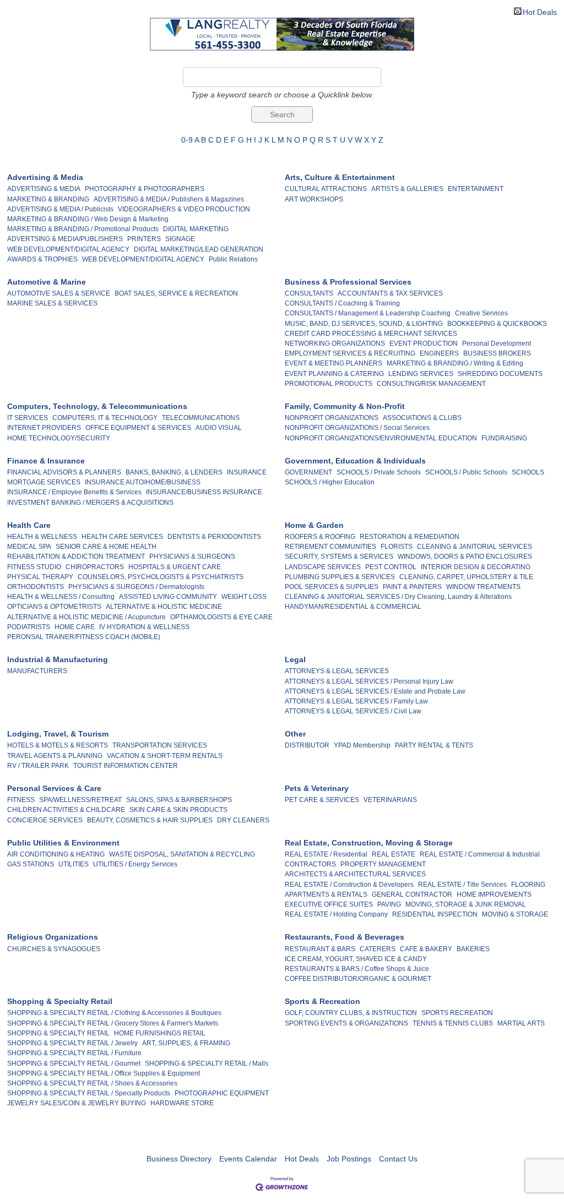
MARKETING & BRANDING (48, 199)
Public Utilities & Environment (63, 842)
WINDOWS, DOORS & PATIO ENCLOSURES (465, 556)
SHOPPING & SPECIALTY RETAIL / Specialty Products (88, 1093)
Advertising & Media (45, 177)
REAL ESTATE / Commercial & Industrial (480, 854)
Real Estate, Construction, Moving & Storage (369, 842)
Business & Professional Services (348, 281)
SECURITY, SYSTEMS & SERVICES (339, 556)
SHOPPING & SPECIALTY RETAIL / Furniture (74, 1053)
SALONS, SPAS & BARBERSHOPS (179, 800)
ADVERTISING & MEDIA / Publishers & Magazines (169, 199)
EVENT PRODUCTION (423, 343)
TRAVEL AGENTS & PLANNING (54, 756)
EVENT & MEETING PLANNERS (333, 363)
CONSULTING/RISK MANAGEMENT (431, 384)
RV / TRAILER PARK (38, 766)
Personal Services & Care (54, 788)
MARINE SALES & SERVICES (52, 303)
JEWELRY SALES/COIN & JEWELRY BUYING (76, 1103)
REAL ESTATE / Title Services (462, 884)
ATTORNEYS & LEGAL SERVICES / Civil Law (353, 711)
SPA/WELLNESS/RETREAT (80, 800)
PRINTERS (144, 239)
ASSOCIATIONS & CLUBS (422, 418)
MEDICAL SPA (29, 546)
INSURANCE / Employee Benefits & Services (74, 492)
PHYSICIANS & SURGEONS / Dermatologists (136, 587)
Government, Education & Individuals (355, 460)
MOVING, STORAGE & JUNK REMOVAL (465, 904)
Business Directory (179, 1158)
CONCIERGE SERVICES (45, 820)
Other (295, 733)
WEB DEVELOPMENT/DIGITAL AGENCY (68, 249)
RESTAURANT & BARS (320, 949)
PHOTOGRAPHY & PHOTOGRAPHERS (144, 189)
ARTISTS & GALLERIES (407, 189)
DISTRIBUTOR (307, 745)
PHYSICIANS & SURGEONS (192, 556)
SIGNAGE (180, 239)
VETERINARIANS (390, 800)
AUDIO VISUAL (219, 428)
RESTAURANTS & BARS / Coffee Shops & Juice (357, 969)
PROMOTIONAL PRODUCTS (328, 384)
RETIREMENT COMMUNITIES (330, 546)
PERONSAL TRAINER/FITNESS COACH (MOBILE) (83, 637)
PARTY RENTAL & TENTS (434, 745)
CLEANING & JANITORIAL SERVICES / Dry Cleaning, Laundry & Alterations (398, 597)
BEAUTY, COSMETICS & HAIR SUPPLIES (150, 820)
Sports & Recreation (322, 1001)
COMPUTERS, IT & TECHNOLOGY (105, 418)
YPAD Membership (362, 745)
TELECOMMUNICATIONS (201, 418)
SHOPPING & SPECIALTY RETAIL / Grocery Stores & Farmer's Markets (112, 1023)
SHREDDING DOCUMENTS (500, 374)
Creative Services (481, 313)
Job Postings (349, 1158)
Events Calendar (248, 1158)
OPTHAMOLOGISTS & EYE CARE (221, 617)
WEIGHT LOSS (244, 597)
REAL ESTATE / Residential (326, 854)
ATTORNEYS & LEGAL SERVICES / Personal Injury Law (369, 681)
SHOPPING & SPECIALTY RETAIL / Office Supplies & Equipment (103, 1073)
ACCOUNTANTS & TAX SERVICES (390, 293)
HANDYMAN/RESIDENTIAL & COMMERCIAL (353, 606)
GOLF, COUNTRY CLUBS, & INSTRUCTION (351, 1013)
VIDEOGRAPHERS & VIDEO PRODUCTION (184, 209)
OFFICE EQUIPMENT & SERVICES (138, 428)
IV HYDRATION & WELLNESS (144, 627)
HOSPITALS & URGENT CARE (174, 567)
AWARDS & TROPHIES (42, 259)
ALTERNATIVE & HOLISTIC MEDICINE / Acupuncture (86, 617)
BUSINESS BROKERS (497, 353)
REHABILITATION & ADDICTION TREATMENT (76, 556)
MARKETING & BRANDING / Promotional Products (83, 229)
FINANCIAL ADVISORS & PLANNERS (64, 472)
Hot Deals (540, 11)
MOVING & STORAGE (515, 914)
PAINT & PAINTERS (412, 587)
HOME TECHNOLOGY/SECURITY (58, 438)
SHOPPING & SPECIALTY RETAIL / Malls (206, 1063)
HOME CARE (75, 627)
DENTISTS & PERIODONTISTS (214, 537)
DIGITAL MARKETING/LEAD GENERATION (198, 249)
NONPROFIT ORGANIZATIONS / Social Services (357, 428)
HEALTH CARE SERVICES (122, 537)
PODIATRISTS (28, 627)
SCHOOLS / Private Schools (379, 472)
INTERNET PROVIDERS (44, 428)
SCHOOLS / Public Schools (466, 472)
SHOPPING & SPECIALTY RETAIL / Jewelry (72, 1043)
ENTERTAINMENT (475, 189)
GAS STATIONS (30, 864)
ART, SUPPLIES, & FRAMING (186, 1043)
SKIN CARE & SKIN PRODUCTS (178, 810)
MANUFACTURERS (37, 671)
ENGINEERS (439, 353)
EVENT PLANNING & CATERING (334, 374)
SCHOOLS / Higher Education (330, 482)
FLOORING (528, 884)
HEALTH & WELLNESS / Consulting (61, 597)
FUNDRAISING (504, 438)
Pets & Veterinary (317, 788)
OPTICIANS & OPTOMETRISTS (54, 606)
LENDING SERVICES (420, 374)
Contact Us (398, 1158)
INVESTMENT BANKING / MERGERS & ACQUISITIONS (90, 502)
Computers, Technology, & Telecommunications (97, 406)
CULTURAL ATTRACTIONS (326, 189)
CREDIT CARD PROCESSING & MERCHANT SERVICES (371, 333)
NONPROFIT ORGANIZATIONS (331, 418)
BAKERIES (473, 949)
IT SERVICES (27, 418)
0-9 (187, 139)
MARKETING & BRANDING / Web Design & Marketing (88, 219)
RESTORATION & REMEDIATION (409, 537)
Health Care (29, 525)
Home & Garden (314, 525)
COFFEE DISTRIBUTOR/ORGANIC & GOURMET (358, 979)
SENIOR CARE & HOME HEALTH (106, 546)
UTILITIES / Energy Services (135, 864)
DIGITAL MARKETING (196, 229)
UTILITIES (73, 864)
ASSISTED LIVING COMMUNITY (168, 597)
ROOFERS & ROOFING (320, 537)
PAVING (389, 904)
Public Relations (233, 259)
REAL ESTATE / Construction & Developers (349, 884)
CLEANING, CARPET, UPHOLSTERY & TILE (466, 577)
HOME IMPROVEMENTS (494, 894)
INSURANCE (247, 472)
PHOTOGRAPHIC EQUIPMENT (222, 1093)
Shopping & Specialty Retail (59, 1001)
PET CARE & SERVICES (322, 800)
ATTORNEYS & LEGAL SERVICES (337, 671)
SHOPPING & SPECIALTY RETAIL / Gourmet (73, 1063)
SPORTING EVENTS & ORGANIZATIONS (346, 1023)
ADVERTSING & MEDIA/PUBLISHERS (65, 239)
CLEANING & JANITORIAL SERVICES (474, 546)
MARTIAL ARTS (521, 1023)
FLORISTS (397, 546)
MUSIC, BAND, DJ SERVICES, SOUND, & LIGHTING (364, 324)
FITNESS (21, 800)
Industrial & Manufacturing (57, 659)
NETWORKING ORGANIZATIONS (335, 343)
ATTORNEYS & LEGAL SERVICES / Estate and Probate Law (375, 691)
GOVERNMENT (308, 472)
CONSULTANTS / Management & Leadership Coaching (368, 313)
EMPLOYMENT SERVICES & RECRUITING (350, 353)
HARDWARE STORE (182, 1103)
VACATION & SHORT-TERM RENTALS (165, 756)
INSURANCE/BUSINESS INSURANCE (204, 492)
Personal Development (496, 343)
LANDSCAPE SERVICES (323, 567)
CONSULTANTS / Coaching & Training (342, 303)
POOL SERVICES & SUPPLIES (331, 587)
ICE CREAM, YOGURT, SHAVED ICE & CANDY (356, 959)
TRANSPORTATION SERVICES (159, 745)
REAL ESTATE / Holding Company (336, 914)
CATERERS (377, 949)
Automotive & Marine (46, 281)
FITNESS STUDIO (34, 567)
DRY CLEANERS (243, 820)
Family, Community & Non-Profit (345, 406)
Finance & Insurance (46, 460)
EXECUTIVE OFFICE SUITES (329, 904)
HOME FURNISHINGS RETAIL (159, 1033)
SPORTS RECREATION (457, 1013)
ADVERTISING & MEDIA (43, 189)
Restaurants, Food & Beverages (344, 936)
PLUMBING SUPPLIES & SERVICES (340, 577)
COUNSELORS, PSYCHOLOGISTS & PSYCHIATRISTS (160, 577)
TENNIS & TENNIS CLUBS (453, 1023)
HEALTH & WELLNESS (42, 537)
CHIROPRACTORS (95, 567)
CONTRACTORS (310, 864)
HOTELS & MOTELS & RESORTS (57, 745)
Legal (295, 659)
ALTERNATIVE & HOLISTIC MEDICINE (164, 606)
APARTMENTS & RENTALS (326, 894)
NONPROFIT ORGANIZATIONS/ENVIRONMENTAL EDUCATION (381, 438)
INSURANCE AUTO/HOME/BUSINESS (142, 482)
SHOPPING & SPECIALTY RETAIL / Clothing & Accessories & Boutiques (114, 1013)
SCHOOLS (528, 472)
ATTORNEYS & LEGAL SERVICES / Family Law (356, 701)
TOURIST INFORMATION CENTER (125, 766)
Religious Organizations (52, 936)
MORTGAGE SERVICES (43, 482)
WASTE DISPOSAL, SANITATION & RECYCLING (182, 854)
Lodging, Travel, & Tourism (58, 733)
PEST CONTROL (390, 567)
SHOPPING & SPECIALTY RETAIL (58, 1033)
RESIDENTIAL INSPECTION (435, 914)
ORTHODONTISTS (35, 587)
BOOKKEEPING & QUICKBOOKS (497, 324)
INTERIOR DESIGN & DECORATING (475, 567)
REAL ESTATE (393, 854)
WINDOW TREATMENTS (483, 587)
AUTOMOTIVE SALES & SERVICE (58, 293)
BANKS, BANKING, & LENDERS (174, 472)
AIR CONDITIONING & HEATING (56, 854)
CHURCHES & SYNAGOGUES (53, 949)
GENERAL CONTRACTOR (412, 894)
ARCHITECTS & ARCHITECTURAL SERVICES (355, 874)
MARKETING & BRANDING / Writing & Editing (455, 363)
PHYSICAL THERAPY (40, 577)
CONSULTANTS (309, 293)
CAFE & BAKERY (426, 949)
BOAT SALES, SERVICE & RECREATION (176, 293)
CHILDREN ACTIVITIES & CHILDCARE (66, 810)
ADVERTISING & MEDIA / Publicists (60, 209)
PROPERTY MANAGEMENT (383, 864)
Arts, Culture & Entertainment (340, 177)
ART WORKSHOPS (314, 199)
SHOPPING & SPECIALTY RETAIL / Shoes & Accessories (92, 1083)
